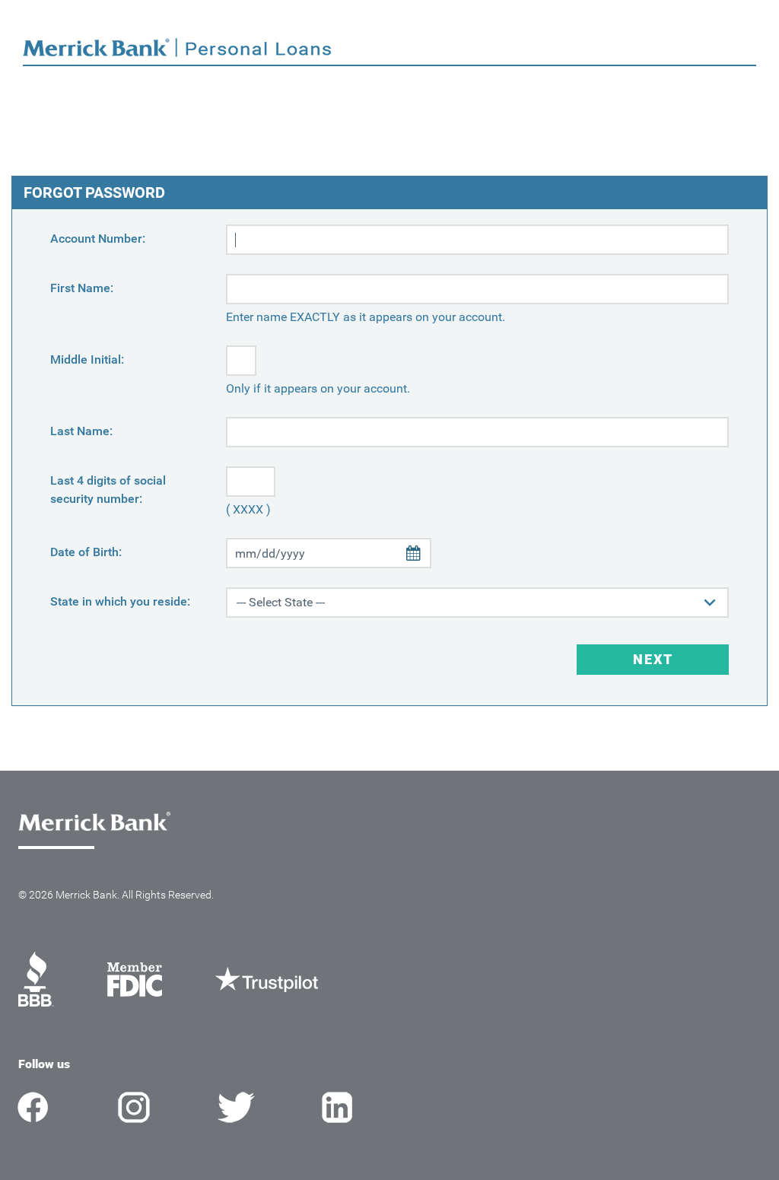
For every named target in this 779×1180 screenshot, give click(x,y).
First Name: (81, 288)
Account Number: (97, 238)
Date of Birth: (86, 552)
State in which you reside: (120, 601)
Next (653, 659)
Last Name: (81, 431)
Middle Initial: (87, 359)
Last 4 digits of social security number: (108, 489)
